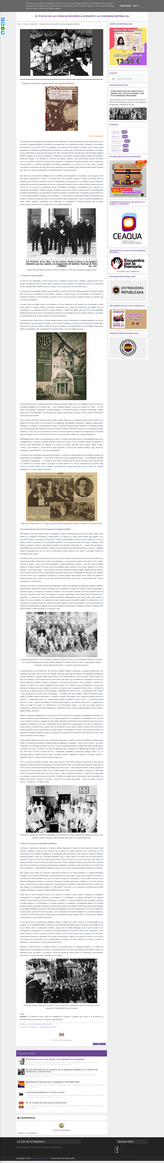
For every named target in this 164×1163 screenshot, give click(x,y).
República (102, 1044)
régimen (115, 132)
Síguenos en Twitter (127, 1152)
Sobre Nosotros (125, 1148)
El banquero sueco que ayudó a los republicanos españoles (55, 1059)
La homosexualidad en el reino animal (45, 1092)
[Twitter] (2, 24)
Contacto (123, 1147)
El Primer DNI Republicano (61, 1040)
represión (116, 145)
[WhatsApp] (2, 28)
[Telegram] (2, 33)
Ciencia (95, 1044)
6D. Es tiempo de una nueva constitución (46, 1102)
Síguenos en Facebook (127, 1150)
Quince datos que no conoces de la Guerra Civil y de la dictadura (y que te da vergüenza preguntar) (127, 93)
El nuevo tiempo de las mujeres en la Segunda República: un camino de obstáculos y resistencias (62, 1070)
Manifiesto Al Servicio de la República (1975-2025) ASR (52, 1082)
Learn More (125, 6)
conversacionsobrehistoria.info (40, 1024)
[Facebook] (2, 19)
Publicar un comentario (27, 1133)
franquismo (117, 141)
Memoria (115, 136)
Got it (136, 6)
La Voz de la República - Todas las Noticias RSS (38, 1027)
